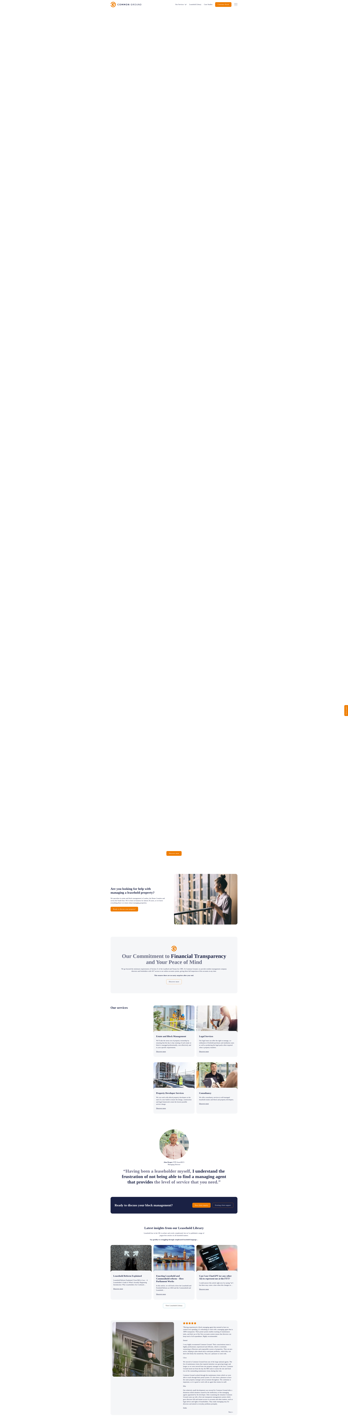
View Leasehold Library (174, 1305)
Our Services (179, 4)
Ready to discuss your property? (124, 909)
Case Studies (208, 4)
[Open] (236, 4)
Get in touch (346, 710)
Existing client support (223, 1205)
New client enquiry (201, 1205)
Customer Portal (223, 4)
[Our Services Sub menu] (186, 4)
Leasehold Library (195, 4)
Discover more (174, 853)
